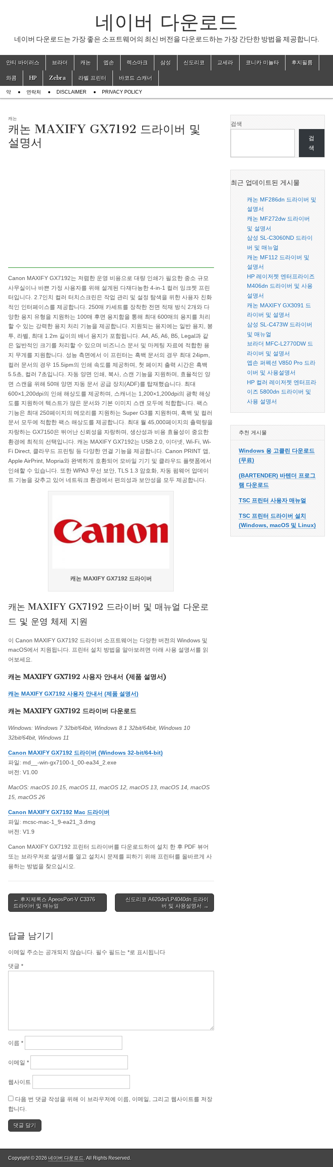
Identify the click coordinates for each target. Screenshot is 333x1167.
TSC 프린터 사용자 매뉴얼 (272, 500)
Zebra (57, 77)
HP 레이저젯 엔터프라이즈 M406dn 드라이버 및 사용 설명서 (281, 286)
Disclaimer (71, 92)
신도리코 (194, 62)
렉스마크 (137, 62)
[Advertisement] (111, 211)
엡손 (109, 62)
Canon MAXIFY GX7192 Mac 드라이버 (59, 812)
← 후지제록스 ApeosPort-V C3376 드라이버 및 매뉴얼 (54, 902)
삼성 (165, 62)
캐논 (85, 62)
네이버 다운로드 (166, 21)
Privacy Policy (122, 92)
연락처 (33, 92)
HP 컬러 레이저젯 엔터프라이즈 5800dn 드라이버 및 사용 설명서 (281, 392)
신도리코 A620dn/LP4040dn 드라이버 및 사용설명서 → (167, 902)
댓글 (15, 966)
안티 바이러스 (22, 62)
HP (33, 77)
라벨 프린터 (92, 77)
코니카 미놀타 (262, 62)
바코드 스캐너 (135, 77)
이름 (15, 1043)
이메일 (18, 1062)
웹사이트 (19, 1082)
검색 (236, 123)
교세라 (225, 62)
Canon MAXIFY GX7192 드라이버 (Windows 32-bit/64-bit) (85, 752)
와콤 (11, 77)
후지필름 (302, 62)
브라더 (60, 62)
